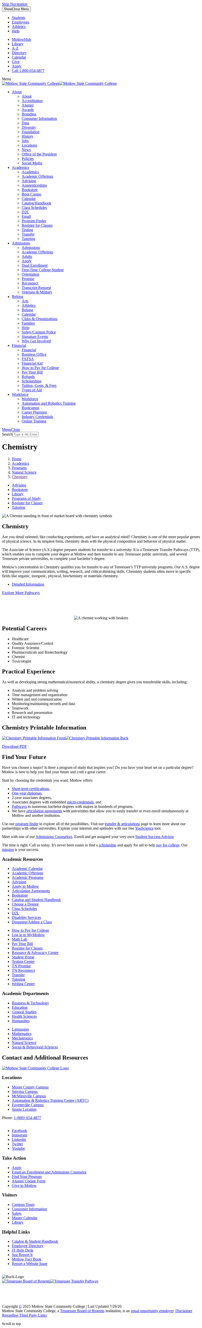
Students (18, 18)
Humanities (21, 1021)
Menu (16, 9)
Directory (19, 53)
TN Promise (21, 966)
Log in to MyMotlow (28, 935)
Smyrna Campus (25, 1091)
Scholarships (31, 381)
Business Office (34, 354)
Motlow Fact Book (26, 1259)
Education (20, 1007)
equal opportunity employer (152, 1311)
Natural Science (24, 1042)
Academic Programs (27, 877)
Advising (29, 181)
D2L (25, 212)
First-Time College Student (43, 270)
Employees (20, 22)
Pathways (19, 806)
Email (26, 216)
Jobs (25, 141)
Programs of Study (26, 498)
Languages (20, 1029)
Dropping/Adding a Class (32, 922)
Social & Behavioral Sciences (35, 1047)
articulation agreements (44, 811)
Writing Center (23, 984)
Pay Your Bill (32, 372)
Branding (29, 114)
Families (28, 323)
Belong (17, 296)
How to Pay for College (40, 368)
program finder (26, 824)
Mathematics (22, 1034)
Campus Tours (23, 1204)
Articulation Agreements (31, 891)
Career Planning (34, 412)
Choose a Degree (25, 904)
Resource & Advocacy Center (35, 953)
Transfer (28, 234)
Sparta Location (24, 1109)
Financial (19, 345)
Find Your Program (27, 1176)
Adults (27, 256)
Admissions (21, 243)
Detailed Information (28, 584)
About (17, 92)
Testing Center (23, 961)
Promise (28, 279)
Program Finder (34, 221)
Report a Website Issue (29, 1264)
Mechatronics (22, 1038)
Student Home (23, 957)
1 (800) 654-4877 (27, 1118)
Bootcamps (30, 408)
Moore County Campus (30, 1087)
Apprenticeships (34, 185)
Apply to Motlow (25, 886)
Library (17, 44)
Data (25, 123)
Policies (28, 158)
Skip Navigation (14, 4)
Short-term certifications (30, 789)
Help (15, 31)
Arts (25, 301)
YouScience (144, 828)
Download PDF (14, 746)
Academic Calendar (27, 868)
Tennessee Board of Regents (82, 1311)
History (27, 136)
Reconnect (30, 283)
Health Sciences (24, 1016)
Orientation (30, 274)
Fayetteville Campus (28, 1105)
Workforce (20, 394)
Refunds (28, 377)
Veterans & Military (37, 292)
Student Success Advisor (154, 837)
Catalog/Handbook (36, 203)
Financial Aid (32, 363)
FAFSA (28, 359)
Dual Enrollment (35, 265)
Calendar (19, 57)
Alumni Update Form (28, 1181)
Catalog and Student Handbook (36, 900)
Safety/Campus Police (39, 332)
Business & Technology (30, 1003)
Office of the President (39, 154)
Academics (20, 167)
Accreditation (32, 101)
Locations (29, 145)
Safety (17, 1213)
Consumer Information (39, 118)
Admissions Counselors (53, 837)
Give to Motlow (24, 1185)
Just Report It (22, 1255)
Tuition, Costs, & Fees (39, 385)
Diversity (29, 127)
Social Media (32, 163)
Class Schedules (34, 207)
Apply (17, 66)
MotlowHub (21, 39)
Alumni (28, 105)
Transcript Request (36, 288)
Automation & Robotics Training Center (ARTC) (50, 1100)
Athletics (19, 26)
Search (7, 434)
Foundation (30, 132)
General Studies (24, 1012)
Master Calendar (24, 1218)
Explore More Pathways (21, 593)
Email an (49, 1172)
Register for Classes (37, 225)
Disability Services (26, 917)
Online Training (34, 421)
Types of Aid (32, 390)
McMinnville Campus (29, 1096)
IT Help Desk (22, 1250)
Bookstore (30, 190)
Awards (28, 110)
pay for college (167, 845)
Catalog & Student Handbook (35, 1241)
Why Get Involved (36, 341)
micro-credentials (80, 802)
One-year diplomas (26, 793)
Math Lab (19, 939)
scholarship (107, 845)
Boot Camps (31, 194)
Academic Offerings (37, 176)
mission (8, 849)
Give (15, 62)
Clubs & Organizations (39, 319)
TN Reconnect (23, 970)
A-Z (15, 48)
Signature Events (35, 336)
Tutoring (28, 239)
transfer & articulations (122, 824)
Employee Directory (27, 1246)
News (26, 150)
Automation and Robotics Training (49, 403)
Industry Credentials (37, 417)
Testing (27, 230)
